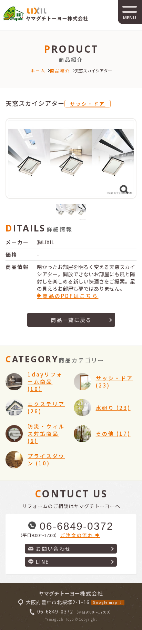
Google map (105, 602)
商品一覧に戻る (71, 319)
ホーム (38, 70)
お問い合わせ (53, 548)
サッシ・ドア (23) (114, 381)
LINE (42, 561)
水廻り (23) (113, 407)
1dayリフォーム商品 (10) (45, 381)
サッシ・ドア (87, 103)
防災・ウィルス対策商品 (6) (46, 433)
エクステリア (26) (46, 407)
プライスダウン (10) (46, 459)
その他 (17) (113, 433)
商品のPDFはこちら (70, 295)
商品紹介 (60, 70)
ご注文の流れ (77, 535)
